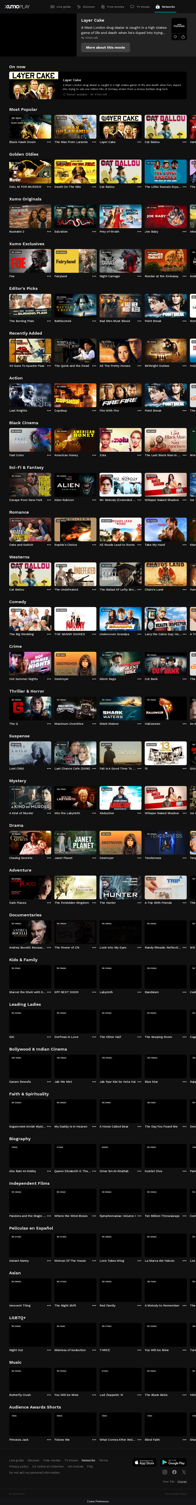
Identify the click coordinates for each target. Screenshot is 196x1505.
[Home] (17, 6)
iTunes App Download (144, 1463)
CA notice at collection (48, 1466)
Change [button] (182, 1481)
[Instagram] (165, 1472)
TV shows (143, 6)
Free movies (115, 6)
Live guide (64, 6)
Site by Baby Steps (176, 1494)
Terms (103, 1460)
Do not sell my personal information (34, 1472)
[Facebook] (174, 1472)
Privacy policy (19, 1466)
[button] (105, 47)
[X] (184, 1472)
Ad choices (75, 1466)
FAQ (90, 1466)
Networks (168, 6)
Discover (89, 6)
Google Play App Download (174, 1463)
